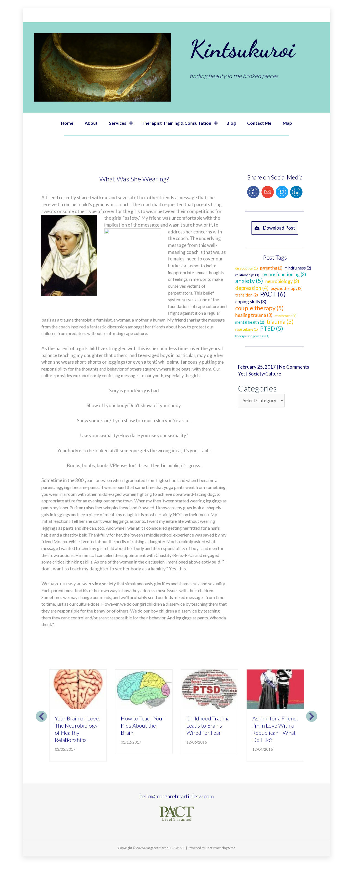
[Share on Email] (267, 192)
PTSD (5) (271, 328)
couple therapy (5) (259, 308)
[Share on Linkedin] (296, 192)
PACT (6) (273, 294)
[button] (131, 123)
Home (67, 123)
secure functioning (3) (283, 274)
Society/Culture (264, 374)
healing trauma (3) (253, 315)
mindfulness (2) (298, 268)
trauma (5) (280, 321)
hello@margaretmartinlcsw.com (176, 796)
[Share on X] (282, 192)
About (91, 123)
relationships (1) (247, 275)
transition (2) (246, 295)
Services (117, 123)
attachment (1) (285, 316)
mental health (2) (249, 322)
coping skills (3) (250, 301)
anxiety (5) (249, 280)
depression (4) (252, 288)
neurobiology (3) (282, 281)
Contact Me (259, 123)
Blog (231, 123)
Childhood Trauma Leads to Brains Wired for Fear (207, 725)
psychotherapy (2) (287, 288)
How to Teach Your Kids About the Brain (142, 725)
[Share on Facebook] (253, 192)
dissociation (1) (246, 268)
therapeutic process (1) (252, 336)
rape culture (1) (246, 329)
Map (287, 123)
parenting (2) (271, 268)
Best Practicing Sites (220, 848)
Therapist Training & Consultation (176, 123)
